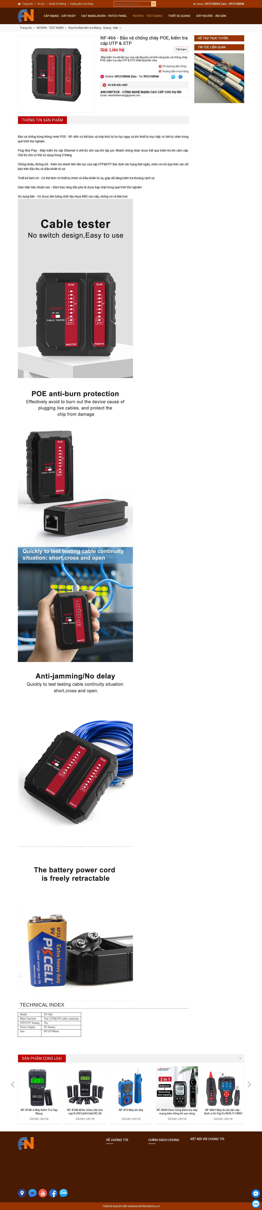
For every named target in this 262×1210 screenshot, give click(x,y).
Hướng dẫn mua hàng (175, 71)
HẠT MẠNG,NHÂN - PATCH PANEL (104, 16)
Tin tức (40, 3)
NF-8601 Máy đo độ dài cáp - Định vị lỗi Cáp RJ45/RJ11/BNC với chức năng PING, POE (223, 1113)
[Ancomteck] (29, 16)
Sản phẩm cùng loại (42, 1058)
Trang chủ (26, 27)
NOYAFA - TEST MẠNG (147, 16)
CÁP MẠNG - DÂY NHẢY (60, 16)
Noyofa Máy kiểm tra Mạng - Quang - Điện (93, 27)
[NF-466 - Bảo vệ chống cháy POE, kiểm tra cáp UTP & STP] (56, 73)
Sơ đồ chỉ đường (57, 3)
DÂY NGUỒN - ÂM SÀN (211, 16)
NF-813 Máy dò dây (131, 1110)
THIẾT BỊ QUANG (179, 16)
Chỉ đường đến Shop (174, 66)
